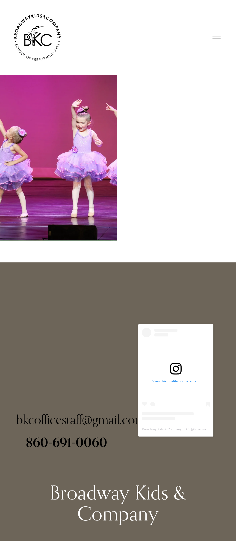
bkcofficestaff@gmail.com (80, 419)
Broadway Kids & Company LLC (165, 429)
